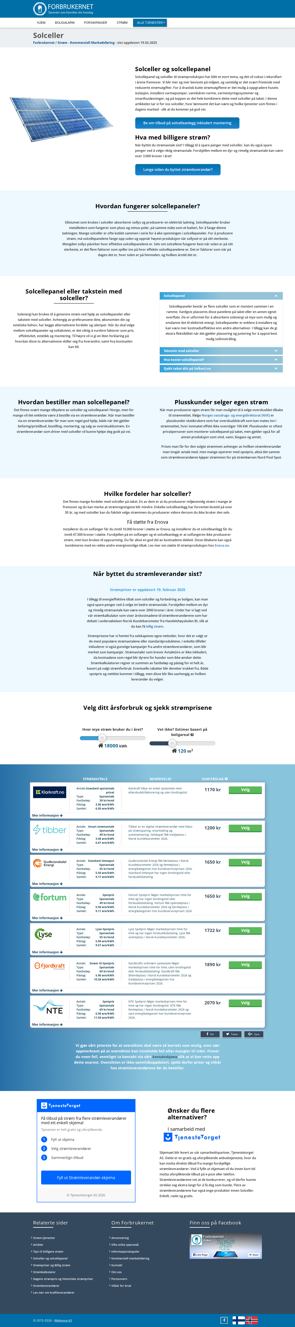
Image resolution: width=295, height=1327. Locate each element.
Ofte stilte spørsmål (125, 1245)
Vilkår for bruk (121, 1286)
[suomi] (239, 1320)
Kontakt (116, 1265)
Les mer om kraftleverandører (53, 1292)
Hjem (41, 22)
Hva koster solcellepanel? (184, 359)
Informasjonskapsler (125, 1251)
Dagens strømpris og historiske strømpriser (63, 1279)
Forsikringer (95, 22)
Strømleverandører (46, 1286)
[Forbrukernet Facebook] (224, 1320)
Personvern (119, 1279)
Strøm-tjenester (44, 1238)
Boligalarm (65, 22)
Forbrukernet (44, 42)
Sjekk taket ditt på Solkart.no (187, 368)
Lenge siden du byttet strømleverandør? (178, 169)
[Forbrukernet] (147, 9)
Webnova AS (63, 1320)
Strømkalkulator (44, 1272)
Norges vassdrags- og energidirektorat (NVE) (236, 415)
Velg (245, 789)
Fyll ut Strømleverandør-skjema (86, 1177)
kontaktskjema (165, 1057)
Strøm (122, 22)
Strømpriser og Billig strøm (51, 1265)
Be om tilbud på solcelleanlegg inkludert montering (187, 122)
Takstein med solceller (181, 351)
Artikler (38, 1245)
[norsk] (252, 1320)
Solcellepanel (174, 296)
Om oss (116, 1272)
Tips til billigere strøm (48, 1251)
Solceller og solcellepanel (50, 1258)
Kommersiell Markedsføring (92, 42)
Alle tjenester (150, 22)
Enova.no (222, 545)
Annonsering (120, 1238)
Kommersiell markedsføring (130, 1258)
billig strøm (154, 626)
